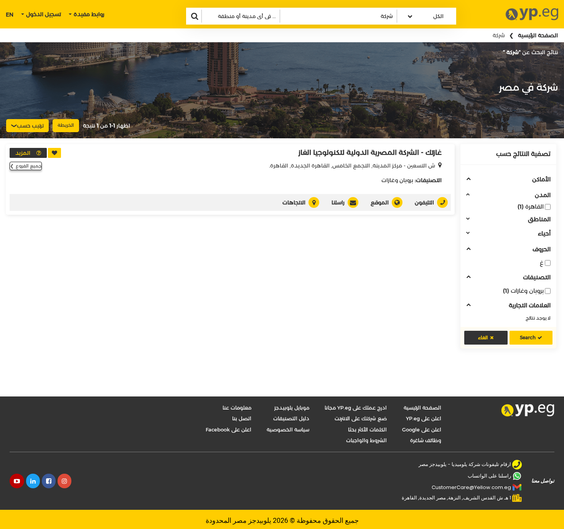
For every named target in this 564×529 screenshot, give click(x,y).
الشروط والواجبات (366, 440)
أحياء (544, 234)
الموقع (380, 202)
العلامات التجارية (530, 305)
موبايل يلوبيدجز (291, 408)
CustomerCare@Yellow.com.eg (471, 487)
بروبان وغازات (523, 290)
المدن (543, 195)
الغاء (483, 337)
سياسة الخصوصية (288, 429)
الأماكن (541, 179)
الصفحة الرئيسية (538, 35)
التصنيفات (537, 277)
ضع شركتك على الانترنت (361, 418)
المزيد (22, 152)
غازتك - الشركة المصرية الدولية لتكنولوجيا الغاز (370, 152)
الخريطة (66, 125)
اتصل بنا (241, 418)
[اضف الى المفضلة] (54, 153)
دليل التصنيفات (291, 418)
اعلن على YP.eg (423, 418)
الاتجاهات (293, 202)
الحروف (542, 249)
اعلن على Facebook (228, 429)
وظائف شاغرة (425, 440)
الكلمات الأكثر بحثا (367, 429)
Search (528, 337)
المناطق (539, 219)
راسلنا (338, 202)
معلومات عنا (237, 408)
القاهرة (531, 206)
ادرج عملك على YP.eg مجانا (356, 408)
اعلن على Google (421, 429)
